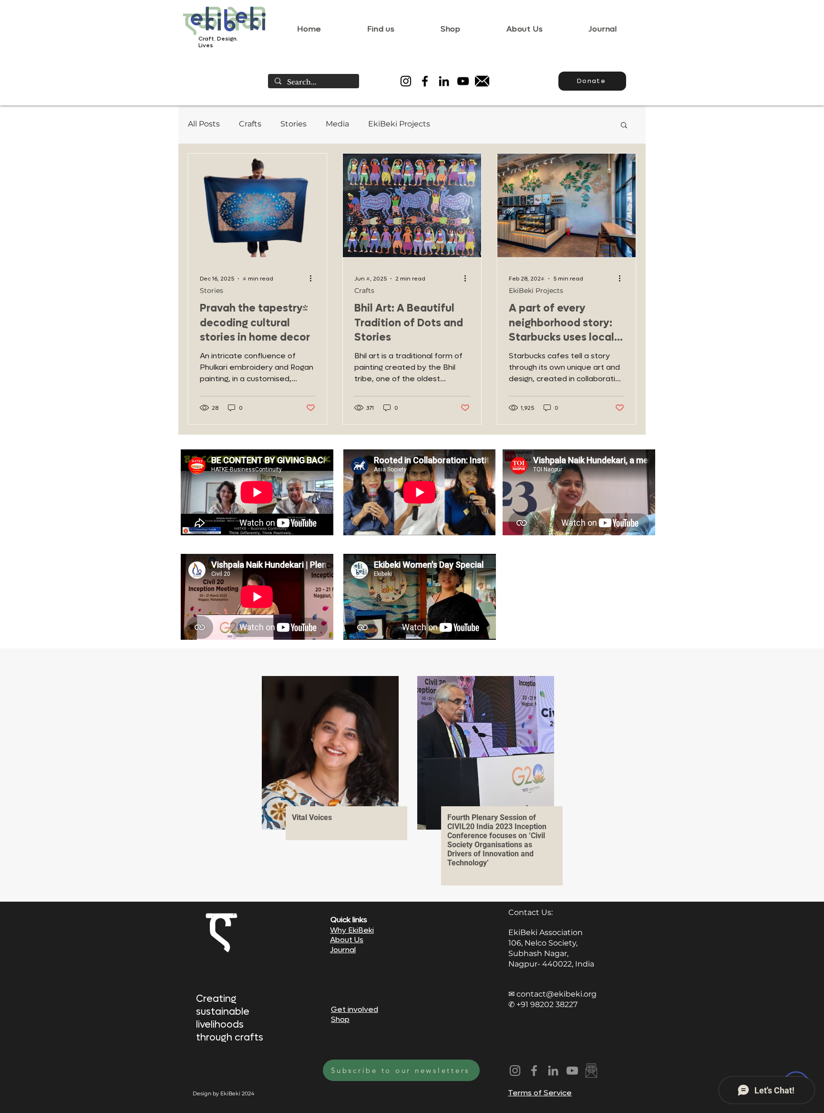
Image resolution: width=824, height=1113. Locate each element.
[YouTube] (463, 81)
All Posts (204, 123)
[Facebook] (425, 81)
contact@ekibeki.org (556, 994)
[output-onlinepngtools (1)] (591, 1070)
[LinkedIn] (444, 81)
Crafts (250, 123)
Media (337, 123)
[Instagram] (406, 81)
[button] (623, 126)
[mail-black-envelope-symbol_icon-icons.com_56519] (482, 81)
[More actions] (313, 278)
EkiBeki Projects (399, 123)
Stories (293, 123)
